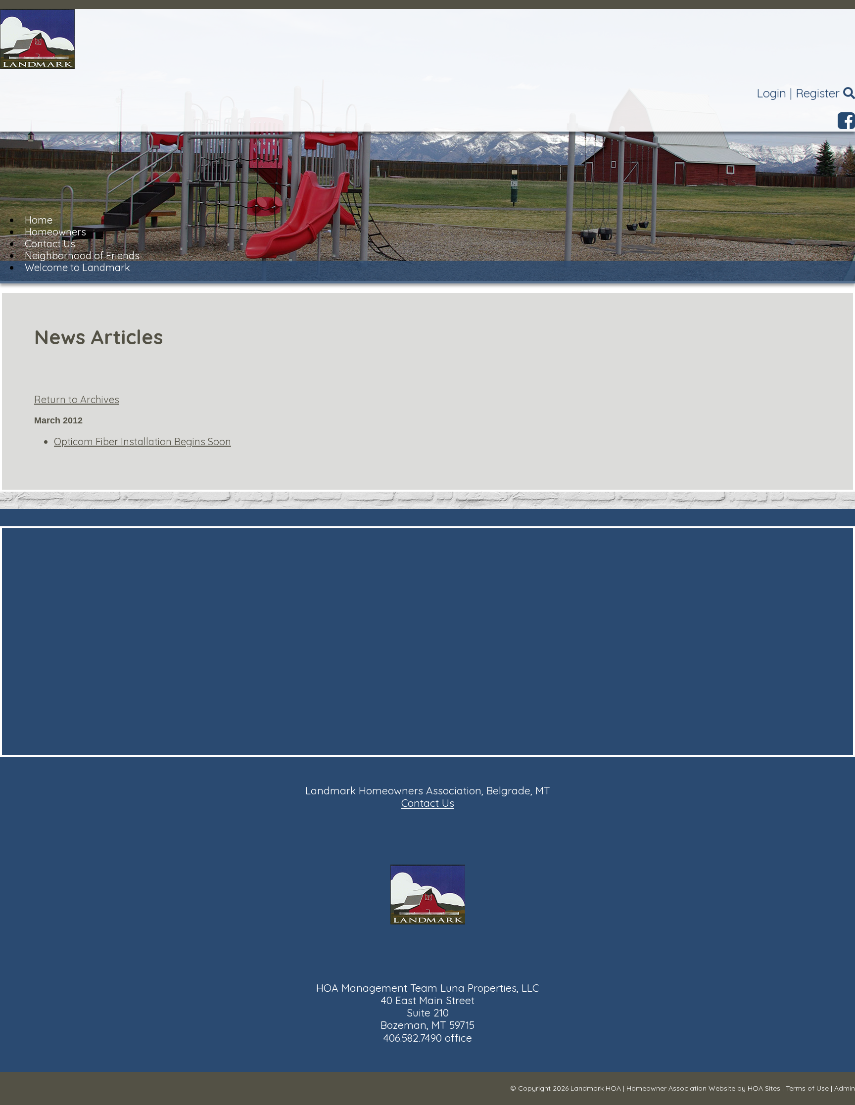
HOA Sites (764, 1088)
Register (818, 93)
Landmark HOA (595, 1088)
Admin (844, 1088)
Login (771, 93)
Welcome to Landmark (77, 267)
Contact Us (427, 802)
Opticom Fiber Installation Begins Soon (142, 441)
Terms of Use (807, 1088)
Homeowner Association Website (680, 1088)
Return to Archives (76, 399)
